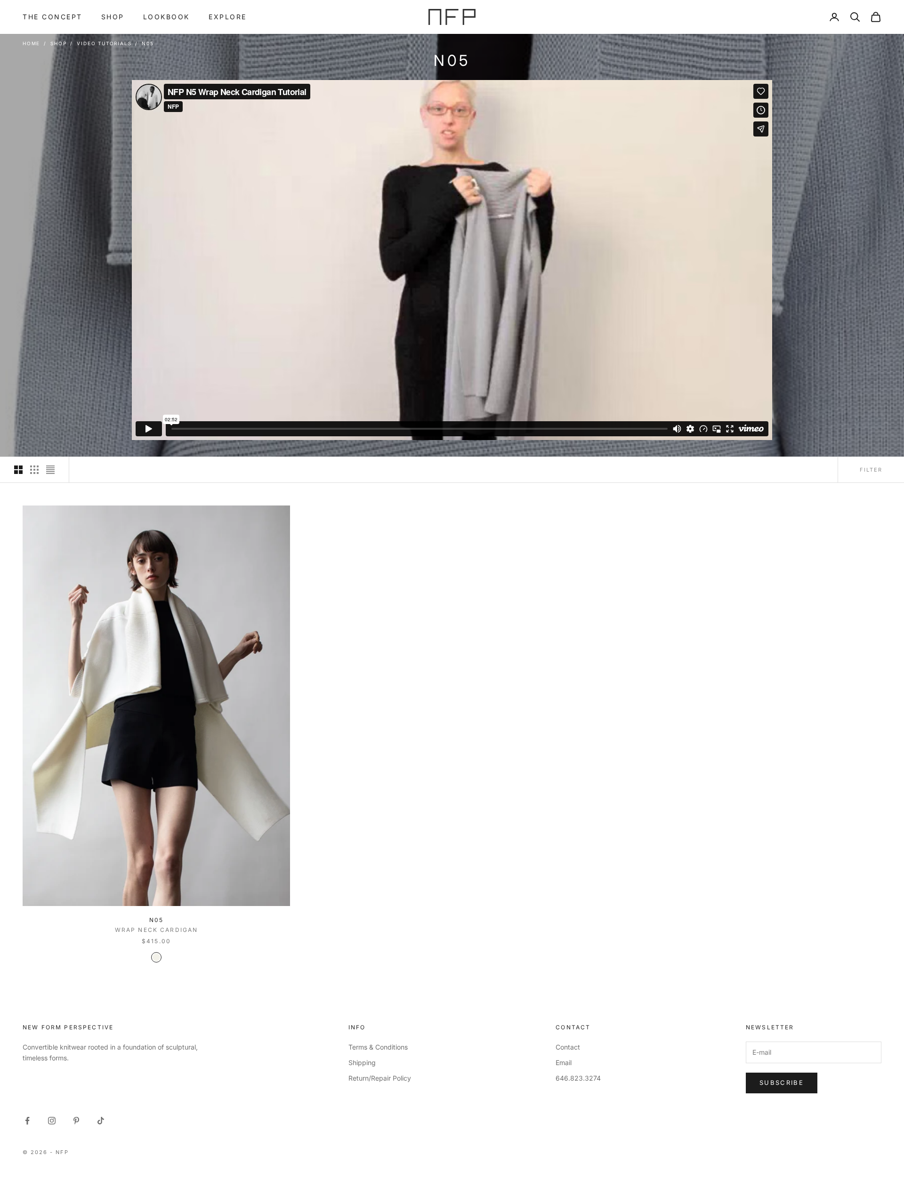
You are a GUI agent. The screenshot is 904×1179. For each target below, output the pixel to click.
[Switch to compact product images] (50, 469)
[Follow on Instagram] (51, 1120)
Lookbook (166, 17)
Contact (568, 1047)
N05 (147, 43)
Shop (112, 17)
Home (31, 43)
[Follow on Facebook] (27, 1120)
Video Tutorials (104, 43)
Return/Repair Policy (379, 1078)
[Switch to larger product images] (18, 469)
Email (564, 1063)
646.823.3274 (578, 1078)
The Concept (52, 17)
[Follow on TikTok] (100, 1120)
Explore (228, 17)
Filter (871, 469)
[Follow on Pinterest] (76, 1120)
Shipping (362, 1063)
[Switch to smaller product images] (34, 469)
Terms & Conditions (378, 1047)
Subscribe (781, 1082)
